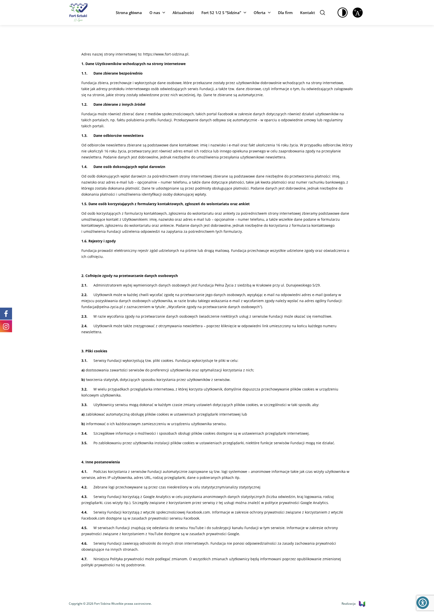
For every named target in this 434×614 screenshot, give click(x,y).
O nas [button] (154, 12)
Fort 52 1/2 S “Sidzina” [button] (221, 12)
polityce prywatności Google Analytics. (297, 502)
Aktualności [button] (183, 12)
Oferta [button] (259, 12)
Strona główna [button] (129, 12)
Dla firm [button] (285, 12)
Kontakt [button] (307, 12)
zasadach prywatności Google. (214, 533)
